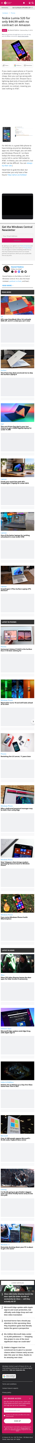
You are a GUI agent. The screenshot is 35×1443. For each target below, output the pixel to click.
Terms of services (25, 246)
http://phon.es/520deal (17, 175)
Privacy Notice (27, 248)
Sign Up (17, 1421)
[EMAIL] (26, 271)
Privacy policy (6, 1392)
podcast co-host (15, 281)
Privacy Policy (24, 1428)
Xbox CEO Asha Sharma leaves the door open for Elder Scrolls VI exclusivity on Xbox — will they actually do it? (18, 1297)
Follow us (18, 65)
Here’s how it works (23, 36)
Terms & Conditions (16, 1429)
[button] (33, 3)
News (4, 30)
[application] (17, 204)
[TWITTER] (12, 271)
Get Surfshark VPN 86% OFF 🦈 (22, 8)
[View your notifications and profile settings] (24, 3)
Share (6, 65)
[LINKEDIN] (19, 271)
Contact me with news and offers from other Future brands (18, 1415)
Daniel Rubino (14, 30)
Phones (13, 13)
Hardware (5, 13)
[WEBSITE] (22, 271)
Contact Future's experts (10, 1388)
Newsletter (29, 65)
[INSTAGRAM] (16, 271)
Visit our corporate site (17, 1370)
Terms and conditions (9, 1384)
